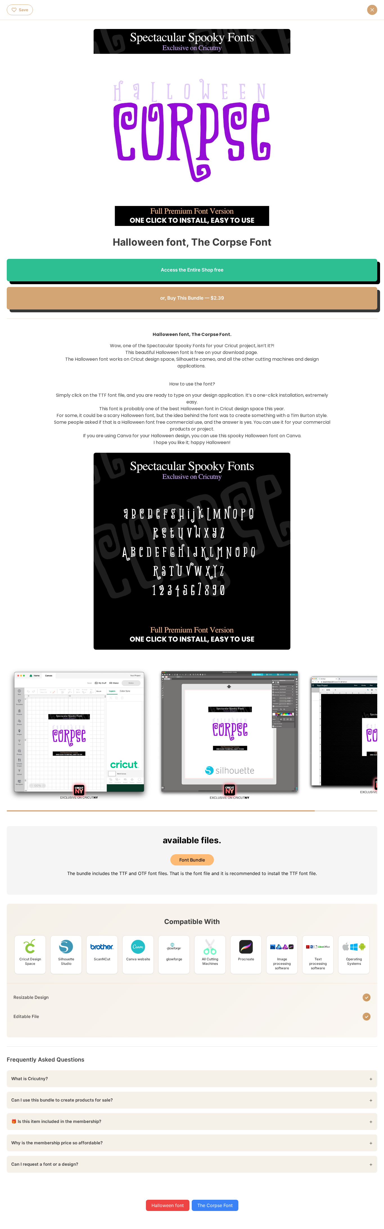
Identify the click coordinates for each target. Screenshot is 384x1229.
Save (23, 9)
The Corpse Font (215, 1205)
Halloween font (168, 1205)
